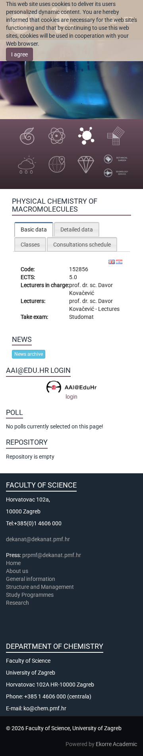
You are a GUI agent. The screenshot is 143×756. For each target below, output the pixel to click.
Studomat (81, 317)
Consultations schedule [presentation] (82, 244)
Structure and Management (40, 587)
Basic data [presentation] (34, 229)
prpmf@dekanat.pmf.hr (51, 555)
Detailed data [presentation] (76, 229)
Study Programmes (30, 595)
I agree (19, 54)
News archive (28, 354)
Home (13, 563)
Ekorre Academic (116, 744)
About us (17, 571)
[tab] (33, 229)
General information (30, 579)
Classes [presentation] (30, 244)
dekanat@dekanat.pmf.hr (38, 539)
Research (18, 603)
